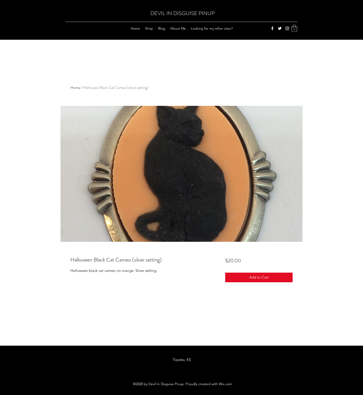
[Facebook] (272, 28)
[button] (294, 28)
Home (75, 87)
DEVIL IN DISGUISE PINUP (182, 13)
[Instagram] (287, 28)
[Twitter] (279, 28)
